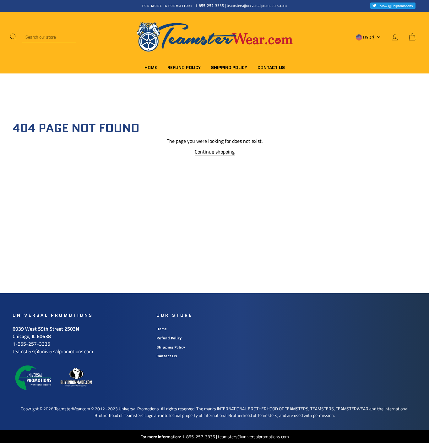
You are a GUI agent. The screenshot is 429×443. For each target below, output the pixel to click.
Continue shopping (215, 151)
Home (150, 67)
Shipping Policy (229, 67)
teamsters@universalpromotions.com (253, 436)
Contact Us (271, 67)
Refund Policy (184, 67)
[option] (214, 6)
